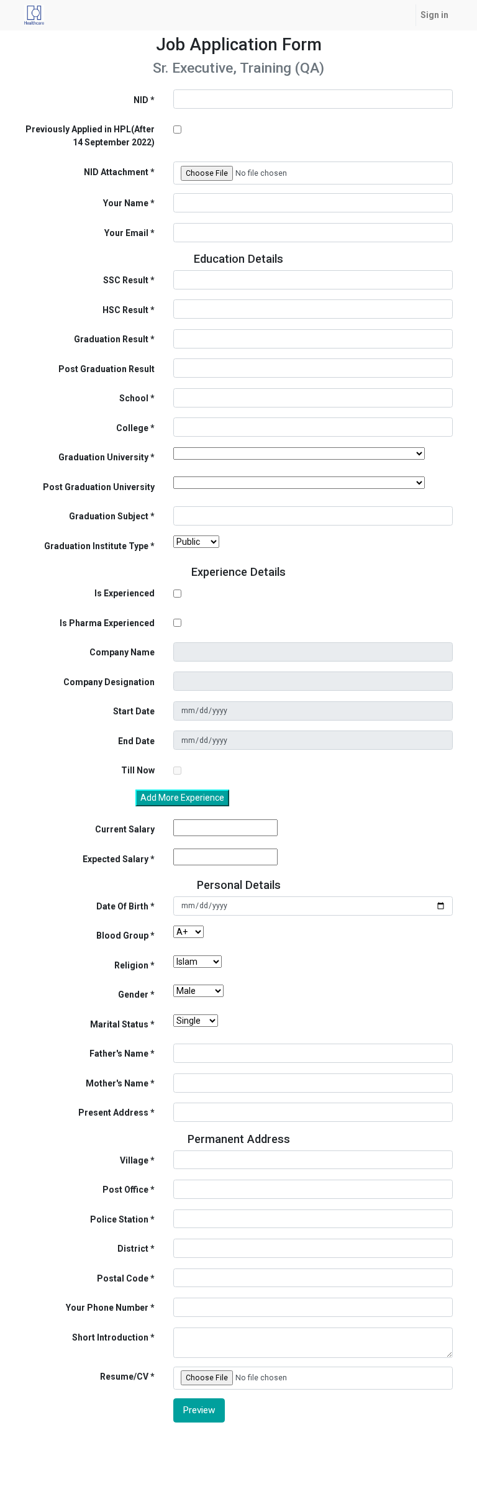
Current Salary (125, 829)
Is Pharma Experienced (107, 623)
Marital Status (119, 1024)
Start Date (134, 711)
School (133, 398)
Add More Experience (182, 798)
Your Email (126, 233)
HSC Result (125, 310)
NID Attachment (116, 172)
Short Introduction (110, 1337)
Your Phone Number (107, 1308)
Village (134, 1160)
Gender (133, 994)
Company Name (122, 652)
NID (141, 100)
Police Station (119, 1219)
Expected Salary (115, 859)
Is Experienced (124, 593)
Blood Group (122, 935)
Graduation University (103, 457)
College (132, 428)
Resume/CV (124, 1377)
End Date (136, 741)
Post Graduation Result (106, 369)
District (132, 1249)
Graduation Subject (108, 516)
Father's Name (118, 1054)
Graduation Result (111, 339)
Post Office (125, 1190)
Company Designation (109, 682)
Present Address (113, 1113)
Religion (131, 965)
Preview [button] (199, 1410)
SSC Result (125, 280)
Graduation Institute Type (96, 546)
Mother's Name (117, 1083)
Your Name (125, 203)
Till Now (138, 770)
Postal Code (122, 1278)
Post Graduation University (99, 487)
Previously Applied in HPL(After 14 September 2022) (90, 135)
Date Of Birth (122, 906)
